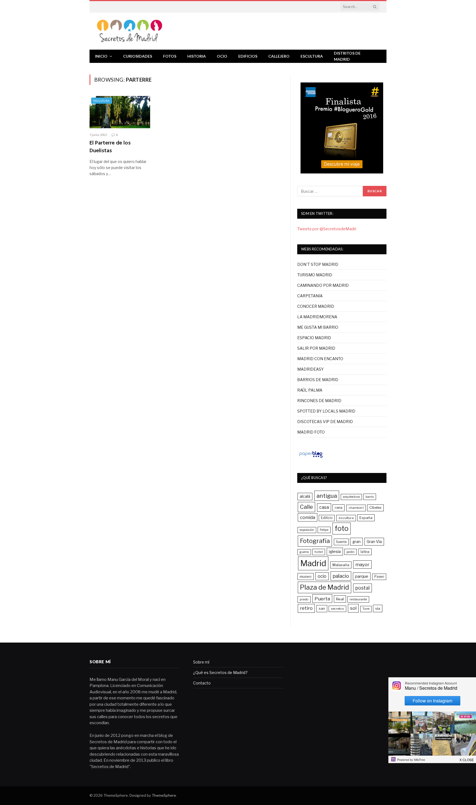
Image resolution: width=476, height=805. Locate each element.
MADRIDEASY (310, 369)
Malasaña (340, 565)
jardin (351, 552)
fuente (341, 542)
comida (307, 517)
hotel (319, 552)
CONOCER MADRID (315, 306)
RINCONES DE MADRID (319, 400)
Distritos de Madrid (347, 56)
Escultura (312, 56)
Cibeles (375, 508)
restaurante (358, 599)
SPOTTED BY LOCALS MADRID (326, 411)
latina (365, 552)
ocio (322, 576)
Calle (306, 506)
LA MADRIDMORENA (317, 316)
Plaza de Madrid (324, 587)
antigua (327, 495)
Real (340, 599)
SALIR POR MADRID (316, 348)
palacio (341, 576)
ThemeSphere (164, 795)
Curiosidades (137, 56)
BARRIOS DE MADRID (317, 379)
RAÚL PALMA (309, 390)
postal (362, 588)
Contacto (202, 683)
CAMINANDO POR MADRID (323, 285)
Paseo (379, 577)
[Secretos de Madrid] (129, 31)
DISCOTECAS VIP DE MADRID (325, 421)
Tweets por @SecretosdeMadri (326, 228)
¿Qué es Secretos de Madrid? (220, 672)
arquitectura (351, 497)
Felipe (324, 530)
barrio (370, 497)
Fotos (169, 56)
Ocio (222, 56)
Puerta (322, 598)
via (377, 608)
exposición (307, 530)
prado (304, 599)
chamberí (356, 508)
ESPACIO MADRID (314, 337)
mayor (362, 564)
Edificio (326, 518)
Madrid (313, 563)
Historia (196, 56)
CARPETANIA (310, 295)
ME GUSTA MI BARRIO (317, 327)
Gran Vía (374, 541)
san (322, 608)
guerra (304, 552)
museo (306, 576)
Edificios (247, 56)
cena (338, 508)
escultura (346, 518)
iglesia (335, 551)
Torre (366, 609)
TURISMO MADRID (314, 274)
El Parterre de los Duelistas (110, 147)
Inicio (101, 56)
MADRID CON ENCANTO (320, 358)
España (365, 517)
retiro (306, 608)
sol (353, 608)
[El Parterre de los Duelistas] (120, 112)
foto (341, 528)
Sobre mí (201, 662)
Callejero (279, 56)
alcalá (305, 496)
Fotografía (315, 540)
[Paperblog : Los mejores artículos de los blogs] (310, 457)
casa (324, 507)
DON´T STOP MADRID (317, 264)
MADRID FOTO (311, 432)
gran (356, 541)
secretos (337, 609)
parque (361, 576)
